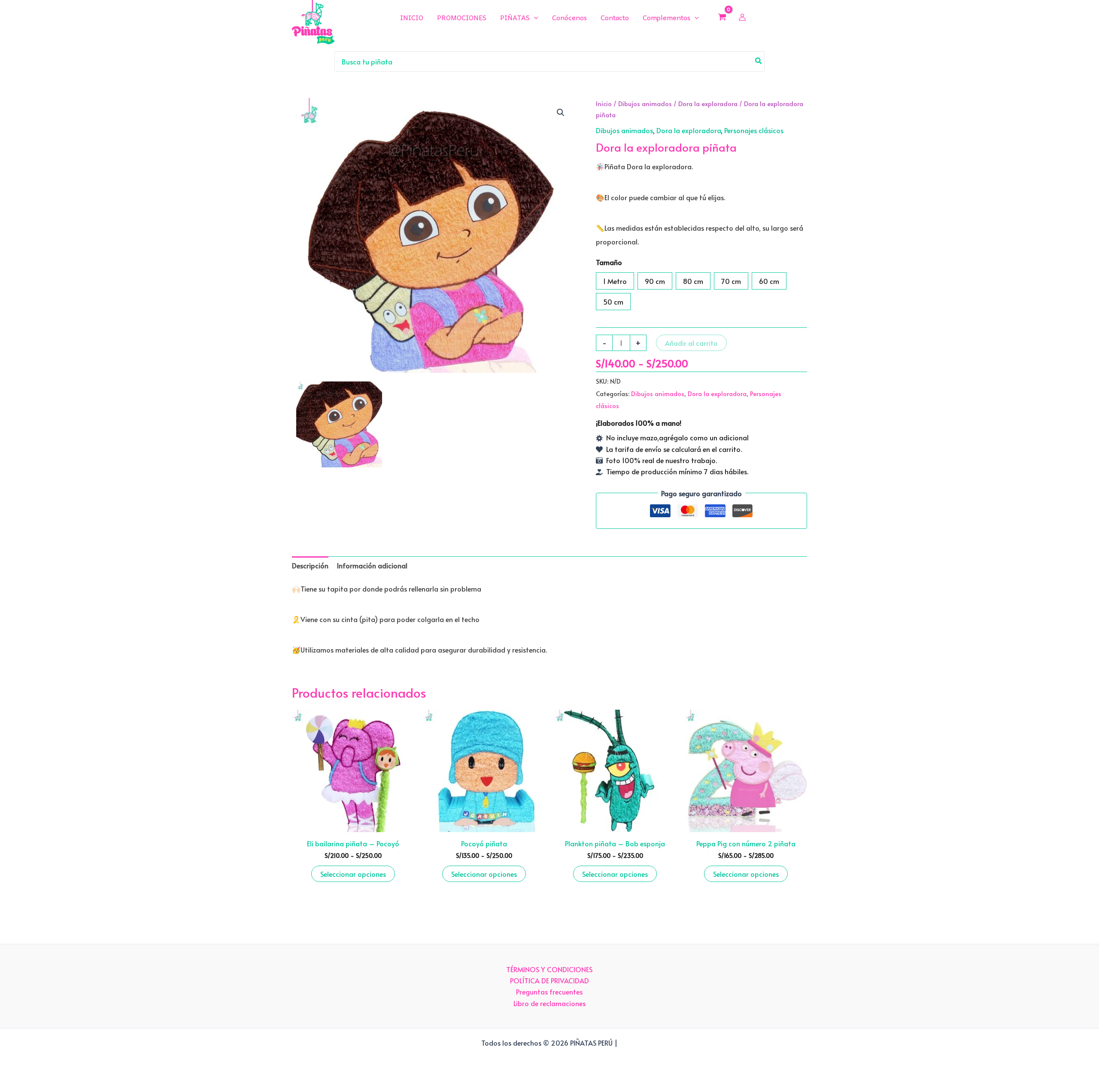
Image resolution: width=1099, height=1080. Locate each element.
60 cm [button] (769, 281)
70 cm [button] (731, 281)
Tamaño (609, 262)
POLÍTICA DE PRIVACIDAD (549, 980)
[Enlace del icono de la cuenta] (742, 17)
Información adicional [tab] (372, 565)
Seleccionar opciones (353, 874)
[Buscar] (758, 61)
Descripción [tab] (310, 565)
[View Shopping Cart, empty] (722, 16)
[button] (560, 112)
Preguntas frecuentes (549, 991)
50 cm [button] (613, 301)
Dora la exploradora (708, 103)
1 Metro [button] (615, 281)
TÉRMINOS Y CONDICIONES (549, 969)
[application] (534, 17)
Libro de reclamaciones (549, 1003)
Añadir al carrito (691, 343)
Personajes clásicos (753, 130)
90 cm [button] (655, 281)
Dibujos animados (645, 103)
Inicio (604, 103)
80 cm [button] (693, 281)
